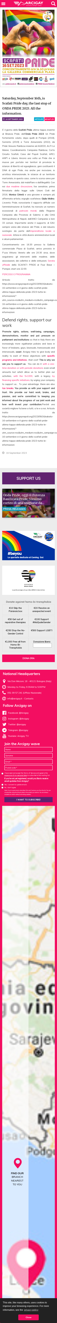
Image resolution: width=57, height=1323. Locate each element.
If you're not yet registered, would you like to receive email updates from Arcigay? (26, 779)
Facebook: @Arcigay (18, 712)
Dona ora (28, 658)
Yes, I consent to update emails (15, 785)
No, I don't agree (10, 787)
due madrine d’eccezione (19, 186)
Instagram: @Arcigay (18, 718)
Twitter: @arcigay (17, 724)
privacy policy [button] (31, 1310)
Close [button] (28, 1317)
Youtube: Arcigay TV (18, 736)
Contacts (28, 698)
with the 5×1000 (22, 376)
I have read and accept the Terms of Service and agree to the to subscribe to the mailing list (27, 774)
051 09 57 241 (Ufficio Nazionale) (24, 692)
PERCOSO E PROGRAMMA (16, 274)
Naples (50, 119)
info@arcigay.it (14, 698)
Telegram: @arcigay (18, 730)
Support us (28, 478)
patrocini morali (28, 210)
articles (39, 119)
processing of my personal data (15, 775)
